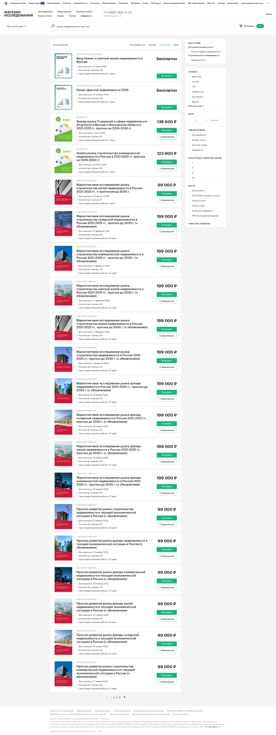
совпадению (165, 44)
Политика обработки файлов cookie (185, 711)
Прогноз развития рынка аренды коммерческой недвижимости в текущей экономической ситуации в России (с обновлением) (110, 576)
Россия (195, 81)
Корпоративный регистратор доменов (151, 714)
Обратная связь (84, 711)
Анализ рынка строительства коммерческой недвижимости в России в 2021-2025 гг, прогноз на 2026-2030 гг (110, 157)
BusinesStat (199, 190)
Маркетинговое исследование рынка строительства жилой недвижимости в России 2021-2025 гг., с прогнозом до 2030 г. (109, 188)
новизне (152, 44)
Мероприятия (64, 12)
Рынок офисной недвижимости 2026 (102, 90)
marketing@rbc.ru (112, 16)
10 (193, 177)
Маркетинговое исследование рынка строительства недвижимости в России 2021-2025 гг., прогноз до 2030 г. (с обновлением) (108, 355)
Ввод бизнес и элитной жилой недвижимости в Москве (109, 60)
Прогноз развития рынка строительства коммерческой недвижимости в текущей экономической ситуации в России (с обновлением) (105, 671)
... (268, 2)
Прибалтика (198, 91)
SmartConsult (199, 200)
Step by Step (199, 205)
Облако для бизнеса (119, 714)
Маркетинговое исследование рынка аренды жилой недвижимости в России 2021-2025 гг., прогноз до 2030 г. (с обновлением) (108, 450)
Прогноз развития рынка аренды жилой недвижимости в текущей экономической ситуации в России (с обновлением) (106, 607)
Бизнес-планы (45, 16)
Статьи (72, 16)
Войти (269, 14)
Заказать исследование (62, 711)
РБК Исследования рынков (206, 215)
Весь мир (196, 76)
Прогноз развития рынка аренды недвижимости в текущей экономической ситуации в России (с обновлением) (111, 544)
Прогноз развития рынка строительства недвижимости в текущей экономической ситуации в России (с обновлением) (106, 513)
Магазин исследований (18, 14)
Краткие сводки (84, 12)
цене (176, 44)
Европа (195, 101)
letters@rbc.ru (214, 726)
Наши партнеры (102, 711)
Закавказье (197, 96)
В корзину (167, 130)
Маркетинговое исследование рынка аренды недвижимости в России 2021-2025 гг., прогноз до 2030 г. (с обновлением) (112, 387)
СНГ (194, 86)
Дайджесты (86, 16)
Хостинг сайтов (180, 714)
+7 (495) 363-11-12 (117, 12)
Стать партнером (121, 711)
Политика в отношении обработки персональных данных (78, 714)
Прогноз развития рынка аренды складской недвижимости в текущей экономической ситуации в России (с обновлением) (107, 638)
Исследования (45, 12)
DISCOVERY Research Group (206, 195)
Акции (60, 16)
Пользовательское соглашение (148, 711)
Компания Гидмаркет (203, 210)
